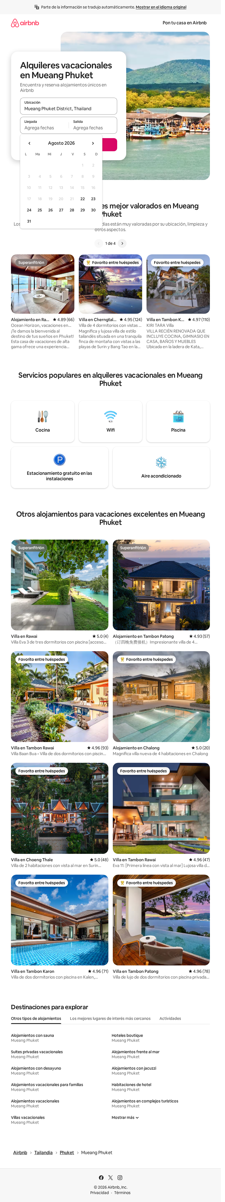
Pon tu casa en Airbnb (185, 23)
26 (50, 210)
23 (93, 198)
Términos (122, 1192)
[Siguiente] (122, 243)
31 (29, 221)
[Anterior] (98, 243)
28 (72, 210)
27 (61, 210)
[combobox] (68, 108)
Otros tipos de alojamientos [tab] (36, 1018)
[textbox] (44, 127)
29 (82, 210)
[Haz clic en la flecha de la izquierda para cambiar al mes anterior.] (29, 143)
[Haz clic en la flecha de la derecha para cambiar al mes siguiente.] (92, 143)
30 (93, 210)
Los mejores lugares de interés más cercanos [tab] (110, 1018)
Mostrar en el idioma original (161, 7)
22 (82, 198)
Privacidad (99, 1192)
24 (29, 210)
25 (40, 210)
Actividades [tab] (170, 1018)
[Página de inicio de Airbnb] (25, 22)
